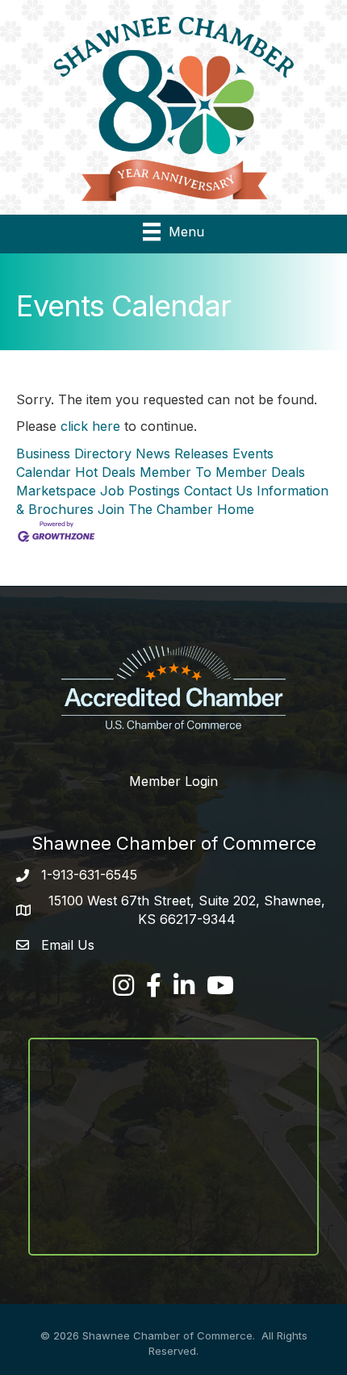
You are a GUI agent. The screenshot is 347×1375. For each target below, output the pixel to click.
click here (90, 426)
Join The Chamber (155, 509)
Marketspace (56, 491)
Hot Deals (105, 472)
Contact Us (218, 491)
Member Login (173, 781)
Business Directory (74, 453)
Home (235, 509)
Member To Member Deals (222, 472)
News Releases (182, 453)
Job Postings (140, 491)
